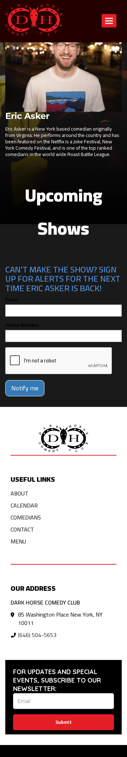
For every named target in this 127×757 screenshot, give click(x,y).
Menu (18, 541)
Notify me (24, 388)
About (19, 493)
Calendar (24, 505)
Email (11, 299)
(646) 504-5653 (37, 635)
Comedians (26, 517)
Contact (22, 529)
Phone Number (22, 325)
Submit (63, 722)
